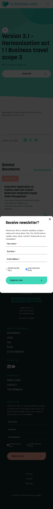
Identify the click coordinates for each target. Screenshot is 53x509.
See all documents (42, 170)
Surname (12, 430)
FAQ (9, 343)
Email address (14, 437)
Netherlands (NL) (15, 445)
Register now (17, 456)
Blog (10, 347)
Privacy (29, 474)
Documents (13, 333)
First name (13, 422)
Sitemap (29, 483)
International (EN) (35, 445)
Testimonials (15, 390)
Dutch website (15, 352)
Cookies (29, 479)
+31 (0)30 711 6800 (27, 318)
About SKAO (14, 380)
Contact (12, 385)
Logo (10, 338)
